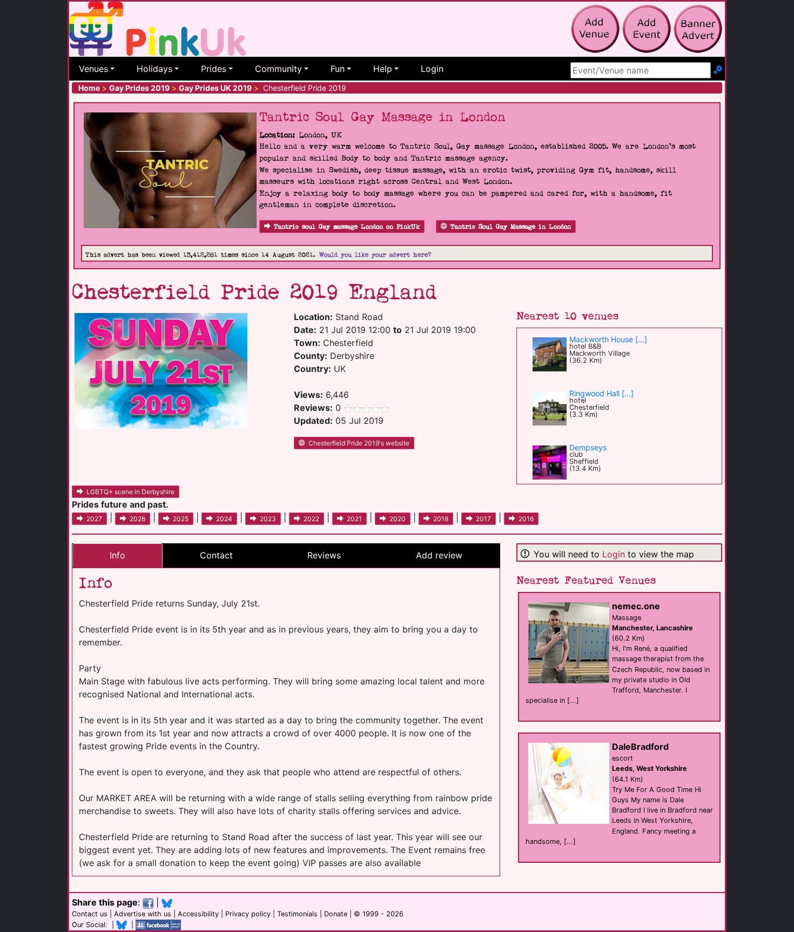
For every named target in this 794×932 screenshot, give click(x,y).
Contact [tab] (216, 555)
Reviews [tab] (324, 555)
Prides (213, 68)
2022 (311, 519)
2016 (526, 519)
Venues (93, 68)
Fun (338, 68)
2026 (137, 519)
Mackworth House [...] (608, 339)
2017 (483, 519)
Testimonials (297, 914)
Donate (335, 914)
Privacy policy (248, 914)
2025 (181, 519)
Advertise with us (142, 914)
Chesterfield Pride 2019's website (358, 443)
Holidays (154, 68)
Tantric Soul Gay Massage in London (510, 226)
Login (432, 68)
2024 (224, 519)
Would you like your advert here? (375, 254)
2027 (94, 519)
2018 (440, 519)
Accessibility (198, 914)
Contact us (89, 914)
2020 (397, 519)
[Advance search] (718, 70)
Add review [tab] (439, 555)
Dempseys (588, 447)
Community (278, 68)
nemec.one (636, 606)
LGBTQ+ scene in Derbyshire (130, 492)
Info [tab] (117, 555)
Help (382, 68)
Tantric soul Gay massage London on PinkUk (347, 226)
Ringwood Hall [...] (601, 393)
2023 (268, 519)
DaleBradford (640, 746)
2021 (354, 519)
